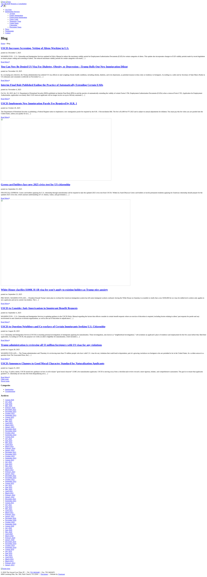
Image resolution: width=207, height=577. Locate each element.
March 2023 (9, 470)
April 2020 (9, 534)
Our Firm (8, 10)
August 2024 (9, 437)
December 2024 (10, 429)
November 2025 (10, 411)
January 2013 (9, 565)
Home (3, 43)
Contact (7, 33)
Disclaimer (44, 574)
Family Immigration (16, 15)
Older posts (5, 379)
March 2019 (9, 559)
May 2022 (8, 489)
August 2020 (9, 526)
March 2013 (9, 561)
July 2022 (8, 485)
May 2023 (8, 466)
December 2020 (10, 518)
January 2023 (9, 474)
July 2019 (8, 551)
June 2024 (8, 441)
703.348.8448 (5, 4)
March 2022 (9, 493)
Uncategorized (10, 391)
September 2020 (10, 524)
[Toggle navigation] (4, 6)
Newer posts (5, 381)
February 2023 (10, 472)
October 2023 (10, 456)
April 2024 (9, 444)
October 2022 (10, 479)
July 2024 (8, 439)
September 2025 (10, 415)
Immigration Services (12, 12)
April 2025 (9, 423)
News (7, 29)
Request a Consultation (19, 4)
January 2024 (9, 450)
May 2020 (8, 532)
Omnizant (61, 574)
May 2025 (8, 421)
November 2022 (10, 477)
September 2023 (10, 458)
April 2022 (9, 491)
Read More (5, 62)
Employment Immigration (18, 17)
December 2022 (10, 476)
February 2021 (10, 514)
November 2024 (10, 431)
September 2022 (10, 481)
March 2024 (9, 446)
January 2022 (9, 497)
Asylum (12, 13)
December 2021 (10, 499)
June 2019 (8, 553)
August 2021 (9, 503)
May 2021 (8, 509)
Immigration (9, 389)
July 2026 (8, 402)
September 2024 (10, 435)
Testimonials (9, 31)
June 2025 (8, 419)
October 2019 (10, 545)
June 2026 (8, 404)
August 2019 (9, 549)
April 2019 (9, 557)
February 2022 (10, 495)
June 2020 (8, 530)
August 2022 (9, 483)
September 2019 (10, 547)
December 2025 (10, 409)
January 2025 (9, 427)
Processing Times (15, 27)
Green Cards (13, 19)
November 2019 (10, 544)
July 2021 (8, 505)
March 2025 (9, 425)
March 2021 (9, 512)
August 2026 (9, 400)
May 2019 (8, 555)
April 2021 (9, 510)
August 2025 (9, 417)
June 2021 (8, 507)
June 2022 (8, 487)
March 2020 (9, 536)
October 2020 (10, 522)
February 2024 (10, 448)
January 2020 (9, 540)
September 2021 (10, 501)
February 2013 (10, 563)
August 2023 (9, 460)
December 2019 (10, 542)
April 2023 (9, 468)
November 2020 (10, 520)
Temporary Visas (15, 21)
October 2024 (10, 433)
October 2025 (10, 413)
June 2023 (8, 464)
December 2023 (10, 452)
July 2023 (8, 462)
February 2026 (10, 408)
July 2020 (8, 528)
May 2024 (8, 442)
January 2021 (9, 516)
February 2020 (10, 538)
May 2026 (8, 406)
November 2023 (10, 454)
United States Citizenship (14, 24)
